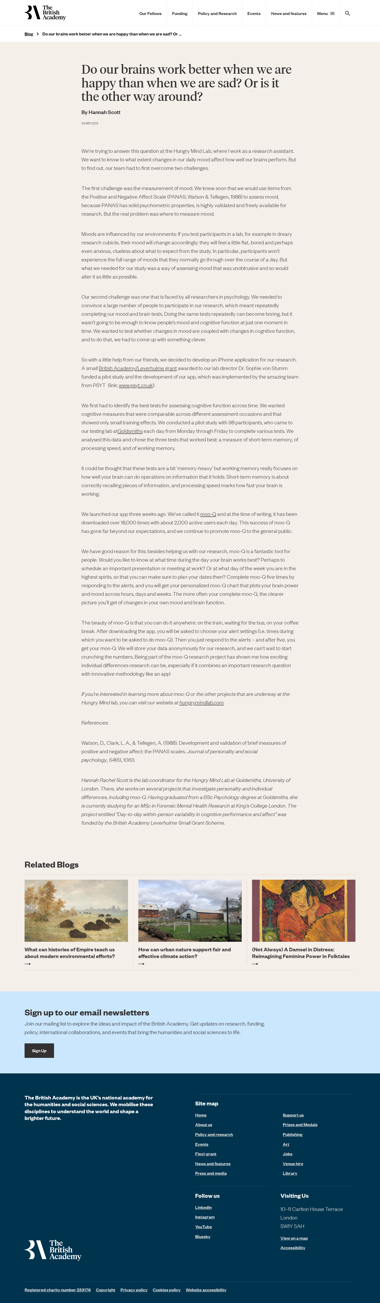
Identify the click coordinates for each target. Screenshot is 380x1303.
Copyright (105, 1289)
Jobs (287, 1153)
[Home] (45, 12)
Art (286, 1144)
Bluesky (202, 1236)
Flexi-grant (205, 1153)
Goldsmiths (130, 430)
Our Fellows (150, 13)
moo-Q (208, 513)
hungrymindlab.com (201, 702)
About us (203, 1124)
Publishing (292, 1134)
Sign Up (39, 1050)
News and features (289, 13)
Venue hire (293, 1163)
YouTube (203, 1226)
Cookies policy (167, 1289)
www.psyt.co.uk (136, 384)
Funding (179, 13)
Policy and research (214, 1134)
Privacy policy (134, 1289)
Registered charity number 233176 (58, 1289)
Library (290, 1173)
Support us (293, 1115)
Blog (29, 33)
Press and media (211, 1173)
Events (254, 13)
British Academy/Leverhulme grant (138, 367)
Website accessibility (206, 1289)
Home (201, 1115)
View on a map (294, 1238)
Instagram (205, 1216)
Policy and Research (217, 13)
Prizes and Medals (300, 1124)
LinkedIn (203, 1207)
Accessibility (292, 1247)
